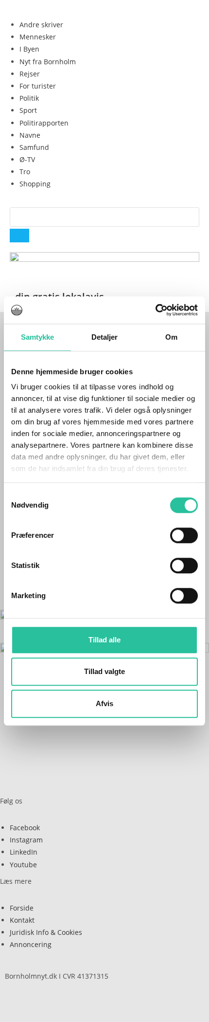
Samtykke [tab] (37, 337)
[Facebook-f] (69, 1001)
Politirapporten (44, 123)
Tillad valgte (104, 671)
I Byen (29, 49)
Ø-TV (27, 159)
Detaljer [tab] (104, 337)
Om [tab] (171, 337)
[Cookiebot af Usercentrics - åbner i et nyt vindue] (155, 310)
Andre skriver (41, 24)
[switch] (184, 535)
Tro (24, 171)
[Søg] (19, 235)
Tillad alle (104, 640)
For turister (37, 86)
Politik (29, 98)
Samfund (34, 147)
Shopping (35, 183)
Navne (29, 135)
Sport (28, 110)
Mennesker (37, 36)
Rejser (29, 73)
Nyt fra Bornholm (47, 61)
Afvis (104, 703)
